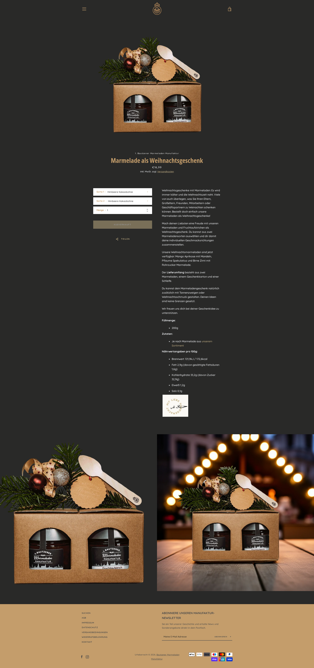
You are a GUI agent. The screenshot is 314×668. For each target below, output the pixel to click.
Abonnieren (221, 637)
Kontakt (87, 642)
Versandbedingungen (95, 632)
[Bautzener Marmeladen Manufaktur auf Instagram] (87, 656)
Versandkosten (165, 171)
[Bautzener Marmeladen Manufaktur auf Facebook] (81, 656)
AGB (84, 618)
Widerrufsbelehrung (94, 637)
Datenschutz (90, 627)
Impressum (88, 622)
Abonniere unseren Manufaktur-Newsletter (188, 615)
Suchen (86, 613)
